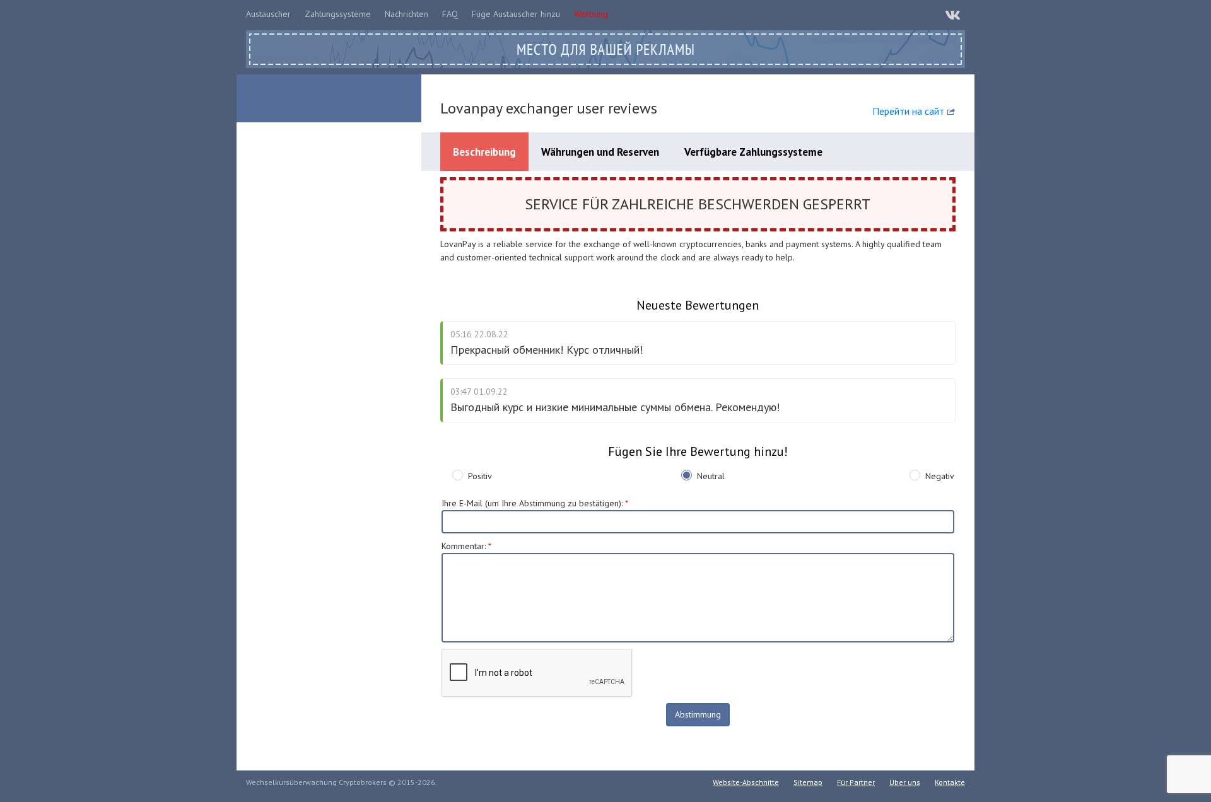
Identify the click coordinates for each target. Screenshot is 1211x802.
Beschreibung (484, 152)
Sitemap (807, 782)
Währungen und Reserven (600, 152)
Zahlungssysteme (338, 14)
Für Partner (856, 782)
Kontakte (950, 782)
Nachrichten (406, 14)
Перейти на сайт (908, 111)
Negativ (939, 476)
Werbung (591, 14)
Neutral (711, 476)
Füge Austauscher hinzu (516, 14)
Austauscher (268, 14)
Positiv (480, 476)
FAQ (450, 14)
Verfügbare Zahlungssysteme (753, 152)
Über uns (904, 782)
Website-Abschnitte (746, 782)
